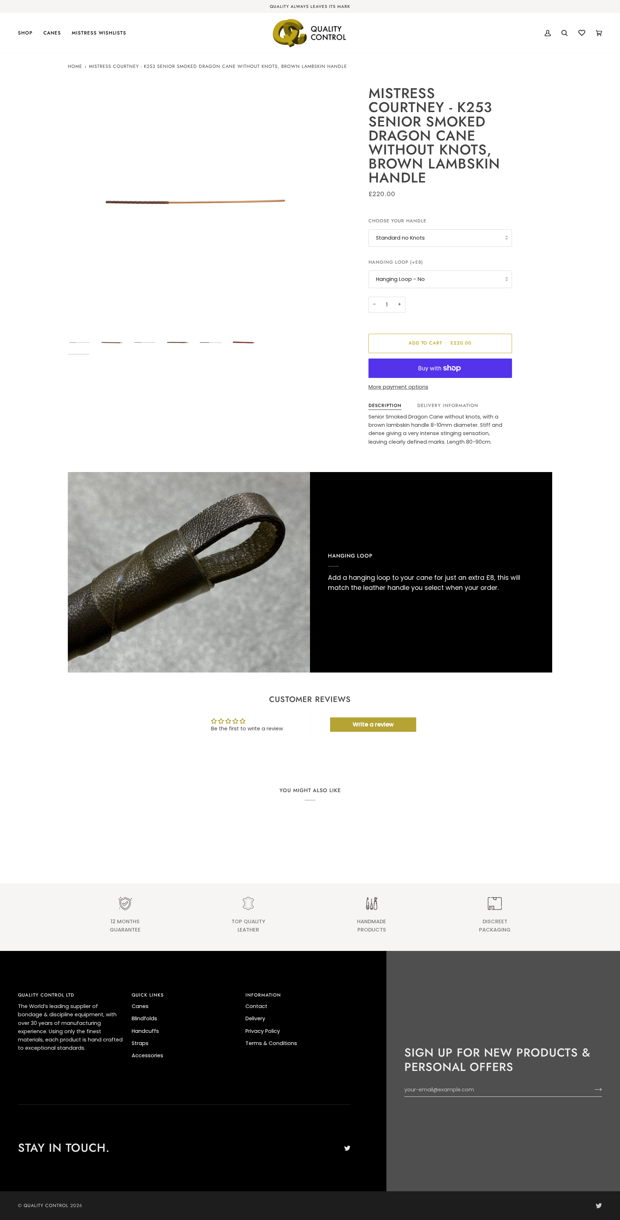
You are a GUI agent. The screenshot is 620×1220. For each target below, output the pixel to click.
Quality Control (46, 1205)
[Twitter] (347, 1148)
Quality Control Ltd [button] (46, 995)
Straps (140, 1043)
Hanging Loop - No (400, 279)
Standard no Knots (400, 237)
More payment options (398, 387)
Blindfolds (144, 1018)
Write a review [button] (373, 724)
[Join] (592, 1089)
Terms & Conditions (271, 1043)
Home (75, 66)
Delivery (255, 1018)
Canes (140, 1006)
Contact (256, 1006)
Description (384, 405)
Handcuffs (145, 1031)
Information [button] (263, 995)
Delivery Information (447, 405)
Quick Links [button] (148, 995)
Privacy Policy (262, 1031)
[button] (28, 33)
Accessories (147, 1055)
